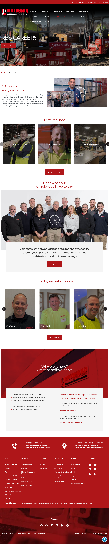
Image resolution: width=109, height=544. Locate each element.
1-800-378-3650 (41, 445)
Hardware (8, 468)
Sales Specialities (26, 481)
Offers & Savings (10, 499)
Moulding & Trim (10, 487)
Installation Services (27, 478)
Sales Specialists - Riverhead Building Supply (78, 503)
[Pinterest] (95, 474)
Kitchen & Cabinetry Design (28, 473)
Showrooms (58, 468)
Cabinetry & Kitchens (12, 483)
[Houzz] (90, 474)
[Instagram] (90, 469)
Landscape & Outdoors (12, 476)
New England (42, 468)
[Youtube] (95, 464)
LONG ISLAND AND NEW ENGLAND (89, 447)
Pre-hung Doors (26, 485)
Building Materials (11, 464)
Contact (73, 479)
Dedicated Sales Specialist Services (50, 503)
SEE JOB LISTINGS (67, 410)
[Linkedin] (95, 469)
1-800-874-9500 (45, 447)
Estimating (24, 468)
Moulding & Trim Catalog (62, 472)
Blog (72, 476)
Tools (6, 472)
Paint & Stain (9, 495)
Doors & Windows (11, 479)
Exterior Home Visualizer (59, 477)
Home (3, 72)
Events (73, 472)
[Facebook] (90, 464)
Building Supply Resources (28, 503)
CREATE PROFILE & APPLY (70, 423)
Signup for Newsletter (78, 483)
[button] (104, 539)
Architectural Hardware (13, 491)
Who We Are (75, 464)
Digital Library (59, 481)
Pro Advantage (59, 464)
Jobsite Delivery (26, 464)
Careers (73, 468)
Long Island (41, 464)
